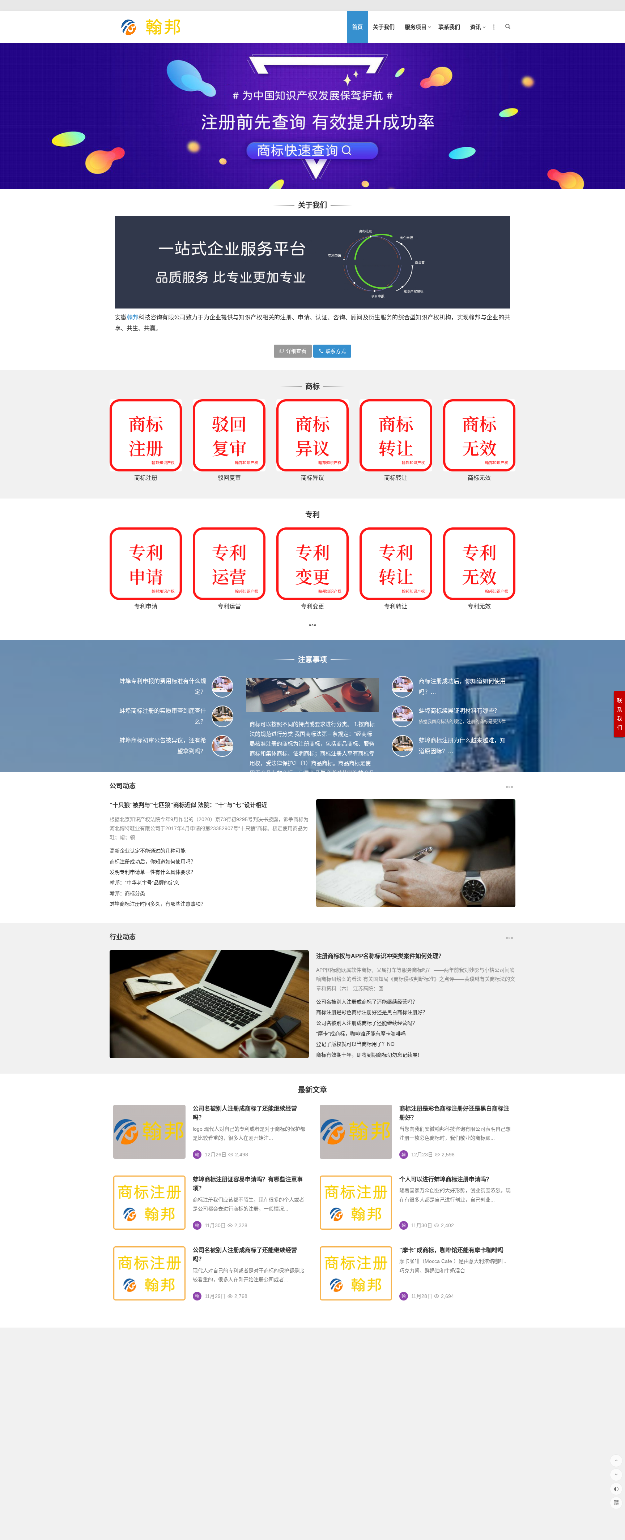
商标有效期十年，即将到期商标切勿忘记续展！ (369, 1055)
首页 (357, 27)
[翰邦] (151, 33)
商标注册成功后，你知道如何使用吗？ (153, 861)
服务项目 (415, 27)
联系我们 (449, 27)
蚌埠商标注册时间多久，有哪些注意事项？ (158, 904)
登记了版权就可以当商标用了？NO (355, 1044)
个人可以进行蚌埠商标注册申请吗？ (445, 1179)
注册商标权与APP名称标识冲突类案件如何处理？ (380, 956)
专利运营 (229, 606)
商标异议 (312, 478)
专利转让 (395, 606)
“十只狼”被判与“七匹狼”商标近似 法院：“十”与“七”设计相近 (188, 805)
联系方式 (336, 351)
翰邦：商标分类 (127, 893)
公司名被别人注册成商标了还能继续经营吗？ (366, 1002)
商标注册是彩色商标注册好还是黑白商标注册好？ (372, 1012)
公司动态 (123, 786)
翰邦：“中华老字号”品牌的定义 (144, 882)
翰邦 (133, 317)
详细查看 (296, 351)
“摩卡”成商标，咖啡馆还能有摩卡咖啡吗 (361, 1033)
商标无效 (479, 478)
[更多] (312, 626)
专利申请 (145, 606)
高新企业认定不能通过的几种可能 (148, 851)
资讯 (475, 27)
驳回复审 (229, 478)
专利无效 (479, 606)
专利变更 (312, 606)
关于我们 (384, 27)
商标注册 (145, 478)
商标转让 (395, 478)
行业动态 (123, 937)
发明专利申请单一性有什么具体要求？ (153, 872)
